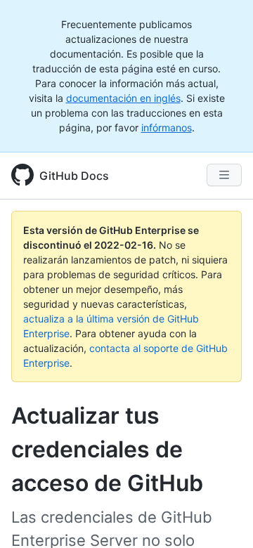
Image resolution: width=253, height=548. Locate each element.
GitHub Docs (74, 176)
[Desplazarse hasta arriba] (222, 517)
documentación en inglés (123, 98)
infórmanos (166, 127)
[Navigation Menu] (224, 175)
